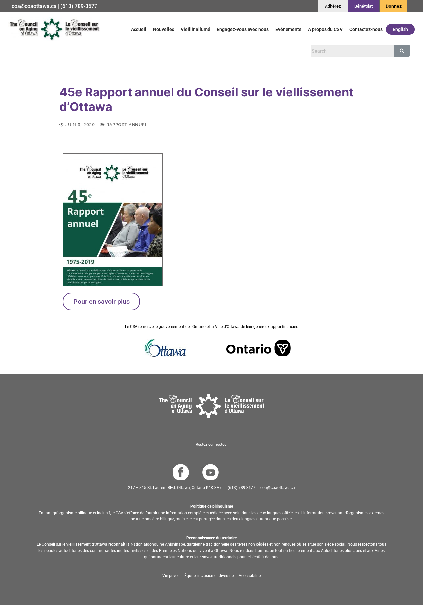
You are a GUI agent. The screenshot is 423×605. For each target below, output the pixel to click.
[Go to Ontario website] (258, 348)
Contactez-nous (366, 29)
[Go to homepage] (211, 406)
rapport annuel (126, 124)
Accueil (138, 29)
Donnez (394, 6)
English (400, 29)
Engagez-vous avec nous (243, 29)
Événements (288, 29)
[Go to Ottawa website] (164, 348)
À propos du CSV (325, 29)
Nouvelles (163, 29)
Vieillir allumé (195, 29)
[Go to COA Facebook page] (181, 472)
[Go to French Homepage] (54, 29)
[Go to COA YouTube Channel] (210, 472)
